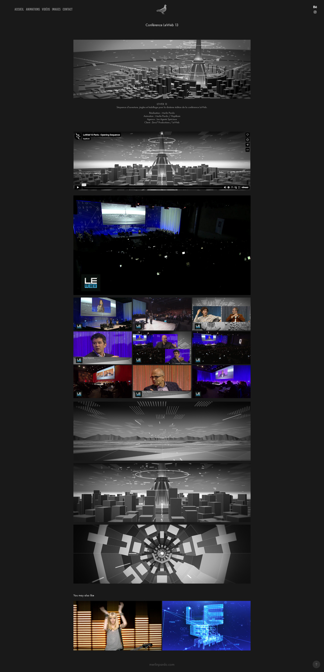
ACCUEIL (19, 9)
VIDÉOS (46, 9)
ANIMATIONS (33, 9)
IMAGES (56, 9)
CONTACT (68, 9)
